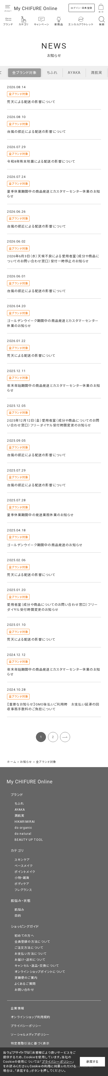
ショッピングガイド (25, 926)
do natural (23, 833)
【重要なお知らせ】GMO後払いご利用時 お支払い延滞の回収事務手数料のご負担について (53, 706)
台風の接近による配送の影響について (36, 132)
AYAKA (74, 73)
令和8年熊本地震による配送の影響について (41, 161)
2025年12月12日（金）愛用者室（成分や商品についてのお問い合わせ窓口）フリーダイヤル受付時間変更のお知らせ (53, 423)
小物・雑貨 (22, 878)
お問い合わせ (24, 990)
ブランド (17, 795)
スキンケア (22, 860)
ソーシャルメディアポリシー (30, 1034)
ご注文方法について (29, 947)
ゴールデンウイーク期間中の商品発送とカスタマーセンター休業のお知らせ (52, 323)
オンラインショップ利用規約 (30, 1017)
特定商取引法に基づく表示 (30, 1043)
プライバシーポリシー (26, 1026)
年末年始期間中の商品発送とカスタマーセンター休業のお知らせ (53, 388)
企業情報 (17, 1008)
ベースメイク (24, 866)
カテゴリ (17, 851)
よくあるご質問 (25, 984)
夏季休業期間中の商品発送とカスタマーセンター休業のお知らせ (53, 194)
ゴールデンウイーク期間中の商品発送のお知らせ (45, 545)
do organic (23, 827)
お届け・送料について (30, 960)
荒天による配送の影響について (31, 102)
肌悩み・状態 (21, 901)
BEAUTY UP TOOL (29, 840)
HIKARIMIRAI (25, 821)
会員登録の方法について (32, 941)
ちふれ (52, 73)
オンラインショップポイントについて (40, 972)
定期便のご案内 (26, 978)
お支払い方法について (31, 953)
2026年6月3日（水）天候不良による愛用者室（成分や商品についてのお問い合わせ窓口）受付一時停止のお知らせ (53, 258)
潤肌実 (96, 73)
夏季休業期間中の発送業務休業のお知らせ (40, 515)
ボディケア (22, 884)
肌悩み (20, 909)
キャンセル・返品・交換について (37, 966)
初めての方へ (24, 935)
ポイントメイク (25, 872)
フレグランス (23, 890)
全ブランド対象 (24, 73)
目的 (18, 915)
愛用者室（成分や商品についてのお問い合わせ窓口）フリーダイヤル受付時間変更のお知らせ (52, 607)
